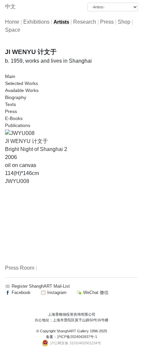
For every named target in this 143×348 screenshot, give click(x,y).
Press (107, 22)
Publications (17, 125)
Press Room (19, 268)
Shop (124, 22)
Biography (15, 97)
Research (84, 22)
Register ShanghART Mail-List (41, 286)
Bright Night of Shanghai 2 (36, 149)
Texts (10, 104)
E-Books (14, 118)
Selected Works (21, 83)
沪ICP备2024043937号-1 (77, 337)
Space (12, 30)
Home (12, 22)
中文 (10, 6)
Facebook (20, 292)
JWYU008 (17, 181)
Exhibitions (36, 22)
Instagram (56, 292)
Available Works (22, 90)
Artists (61, 22)
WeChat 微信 (95, 292)
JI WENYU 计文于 (26, 141)
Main (10, 76)
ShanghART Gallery (73, 331)
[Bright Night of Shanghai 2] (20, 133)
